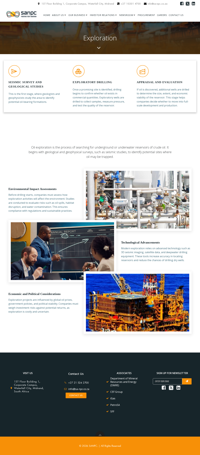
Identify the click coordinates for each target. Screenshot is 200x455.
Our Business (76, 15)
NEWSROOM (126, 15)
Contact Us (176, 15)
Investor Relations (102, 15)
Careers (162, 15)
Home (46, 15)
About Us (58, 15)
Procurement (146, 15)
